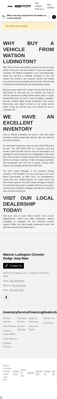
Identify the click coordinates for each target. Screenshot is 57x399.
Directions (48, 323)
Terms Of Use (23, 373)
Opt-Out (53, 372)
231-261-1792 (17, 290)
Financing (35, 312)
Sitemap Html (39, 372)
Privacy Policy (16, 372)
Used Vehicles (10, 338)
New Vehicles (9, 326)
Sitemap (30, 373)
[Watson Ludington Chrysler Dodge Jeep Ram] (18, 6)
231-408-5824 (17, 281)
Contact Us (15, 265)
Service (22, 312)
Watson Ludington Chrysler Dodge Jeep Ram (7, 372)
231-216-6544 (19, 285)
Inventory (10, 312)
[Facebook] (6, 297)
